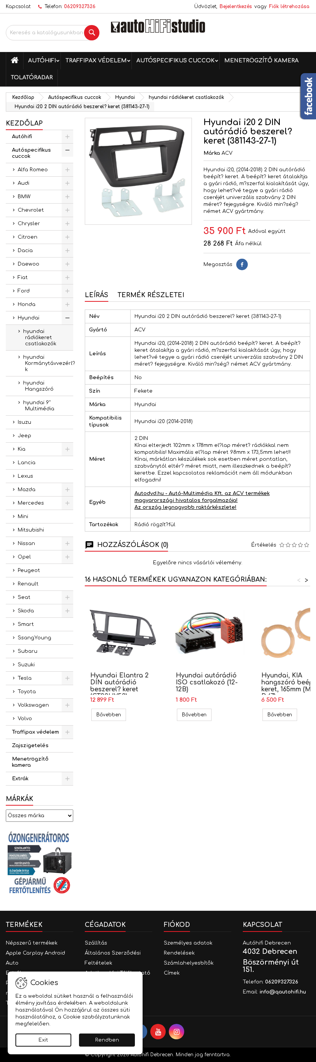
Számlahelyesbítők (188, 963)
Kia (21, 449)
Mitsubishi (31, 530)
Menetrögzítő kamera (261, 61)
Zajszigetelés (30, 745)
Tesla (25, 678)
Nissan (26, 543)
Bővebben (111, 714)
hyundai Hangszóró (38, 386)
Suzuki (26, 664)
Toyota (27, 691)
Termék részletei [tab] (151, 295)
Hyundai (28, 318)
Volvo (25, 718)
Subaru (27, 651)
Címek (172, 973)
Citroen (27, 237)
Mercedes (31, 503)
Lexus (25, 476)
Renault (28, 584)
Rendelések (179, 953)
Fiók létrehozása (289, 6)
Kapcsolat (18, 6)
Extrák (20, 778)
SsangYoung (34, 638)
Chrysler (29, 223)
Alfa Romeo (33, 169)
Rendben (107, 1040)
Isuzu (24, 422)
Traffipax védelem (96, 61)
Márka (211, 153)
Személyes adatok (188, 943)
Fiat (23, 277)
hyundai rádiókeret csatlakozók (39, 337)
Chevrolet (31, 210)
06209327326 (80, 6)
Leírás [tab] (96, 295)
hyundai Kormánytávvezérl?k (48, 363)
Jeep (24, 435)
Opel (24, 557)
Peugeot (29, 570)
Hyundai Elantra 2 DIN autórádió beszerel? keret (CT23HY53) (119, 686)
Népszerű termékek (31, 943)
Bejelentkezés (236, 6)
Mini (23, 516)
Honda (26, 304)
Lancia (26, 462)
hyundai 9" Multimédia (38, 405)
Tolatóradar (32, 77)
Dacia (25, 250)
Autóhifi (42, 61)
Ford (24, 291)
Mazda (26, 489)
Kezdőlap (24, 123)
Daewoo (28, 264)
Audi (23, 183)
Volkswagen (33, 705)
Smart (26, 624)
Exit (43, 1040)
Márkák (19, 799)
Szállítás (96, 943)
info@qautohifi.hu (282, 992)
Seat (24, 597)
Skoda (26, 611)
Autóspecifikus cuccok (175, 61)
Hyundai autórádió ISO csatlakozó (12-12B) (207, 682)
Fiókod (177, 925)
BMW (24, 196)
